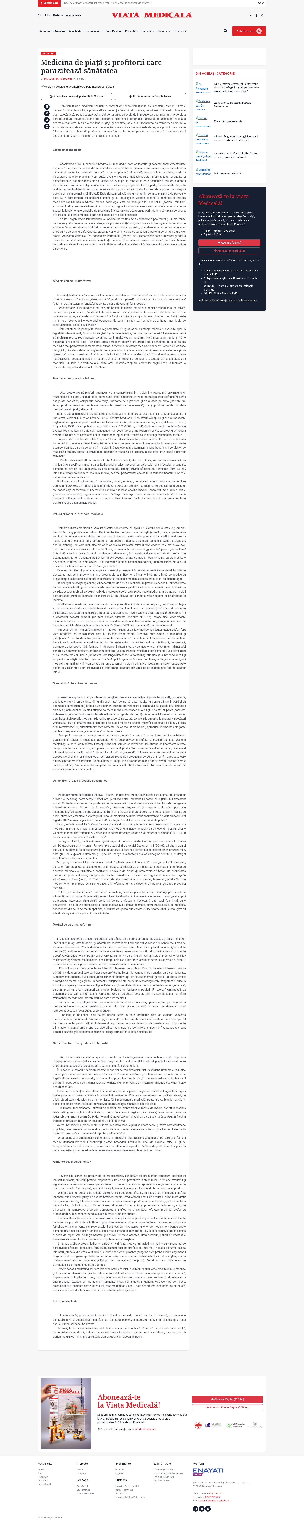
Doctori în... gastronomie (228, 121)
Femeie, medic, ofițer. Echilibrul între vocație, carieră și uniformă (236, 155)
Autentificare (245, 31)
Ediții (47, 15)
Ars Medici (82, 1486)
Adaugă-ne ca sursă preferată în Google (78, 96)
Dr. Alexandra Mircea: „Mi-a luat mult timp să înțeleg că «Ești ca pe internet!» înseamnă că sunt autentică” (236, 87)
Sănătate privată (124, 1489)
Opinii (41, 1469)
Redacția (58, 15)
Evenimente (94, 31)
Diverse (119, 1473)
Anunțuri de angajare (52, 31)
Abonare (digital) (230, 242)
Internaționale (45, 1484)
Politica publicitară (164, 1476)
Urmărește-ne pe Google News (151, 96)
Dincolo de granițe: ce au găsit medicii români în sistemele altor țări (236, 138)
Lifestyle (179, 31)
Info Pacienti (114, 31)
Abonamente (73, 15)
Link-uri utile (162, 1463)
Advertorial (121, 1493)
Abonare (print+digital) (231, 250)
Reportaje (43, 1476)
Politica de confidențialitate (168, 1473)
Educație (146, 31)
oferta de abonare (145, 1429)
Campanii (81, 1473)
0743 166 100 (214, 1493)
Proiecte (130, 31)
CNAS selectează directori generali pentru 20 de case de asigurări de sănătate (107, 3)
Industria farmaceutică (127, 1486)
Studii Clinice (83, 1489)
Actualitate (75, 31)
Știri (40, 15)
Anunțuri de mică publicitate (130, 1497)
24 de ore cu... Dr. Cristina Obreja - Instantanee (233, 104)
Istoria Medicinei (85, 1493)
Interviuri (42, 1480)
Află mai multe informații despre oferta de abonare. (228, 300)
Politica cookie (162, 1480)
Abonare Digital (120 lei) (229, 1399)
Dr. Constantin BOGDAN (58, 78)
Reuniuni (119, 1469)
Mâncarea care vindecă (227, 173)
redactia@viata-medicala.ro (214, 1500)
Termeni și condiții (163, 1469)
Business (163, 31)
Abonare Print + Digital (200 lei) (228, 1407)
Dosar (80, 1469)
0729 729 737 (212, 1497)
